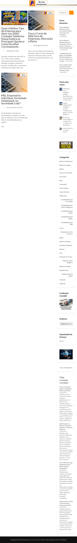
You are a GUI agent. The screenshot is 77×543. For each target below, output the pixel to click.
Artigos (61, 169)
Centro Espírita (63, 188)
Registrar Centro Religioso (68, 261)
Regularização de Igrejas (67, 275)
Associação (62, 177)
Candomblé (62, 184)
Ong (60, 253)
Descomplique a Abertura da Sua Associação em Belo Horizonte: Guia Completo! (65, 31)
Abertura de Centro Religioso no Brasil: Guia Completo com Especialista (68, 121)
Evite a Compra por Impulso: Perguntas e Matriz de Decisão (65, 388)
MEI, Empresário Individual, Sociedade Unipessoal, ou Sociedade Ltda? (13, 99)
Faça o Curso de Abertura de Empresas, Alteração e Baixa (40, 37)
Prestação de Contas (65, 257)
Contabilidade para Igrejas (67, 212)
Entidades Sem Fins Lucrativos (67, 233)
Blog (60, 180)
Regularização (63, 270)
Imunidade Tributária (65, 245)
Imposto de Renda (65, 241)
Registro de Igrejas (65, 266)
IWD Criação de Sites (34, 539)
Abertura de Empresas (66, 161)
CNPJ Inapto (63, 196)
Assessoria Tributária (65, 173)
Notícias (62, 249)
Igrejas (61, 238)
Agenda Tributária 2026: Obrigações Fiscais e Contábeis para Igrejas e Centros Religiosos (68, 108)
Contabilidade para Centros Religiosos (67, 206)
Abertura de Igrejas (65, 165)
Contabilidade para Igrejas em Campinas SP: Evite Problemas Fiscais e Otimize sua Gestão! (65, 57)
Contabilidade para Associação (67, 200)
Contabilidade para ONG (67, 223)
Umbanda (62, 280)
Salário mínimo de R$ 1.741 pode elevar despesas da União (66, 503)
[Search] (71, 12)
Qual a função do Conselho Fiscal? (68, 130)
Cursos (61, 228)
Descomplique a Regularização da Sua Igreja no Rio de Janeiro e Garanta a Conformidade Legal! (65, 44)
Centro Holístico (64, 192)
